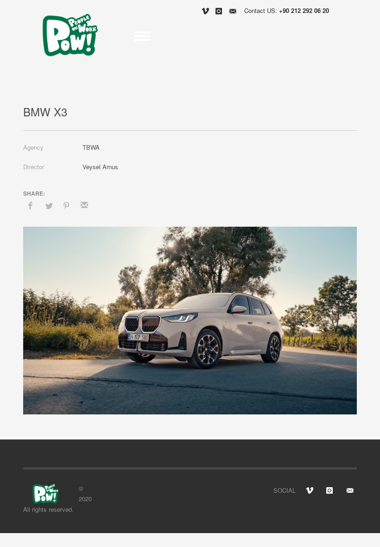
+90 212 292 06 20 (304, 10)
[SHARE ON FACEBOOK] (30, 205)
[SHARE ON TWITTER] (48, 206)
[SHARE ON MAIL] (84, 205)
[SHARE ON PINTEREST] (66, 205)
